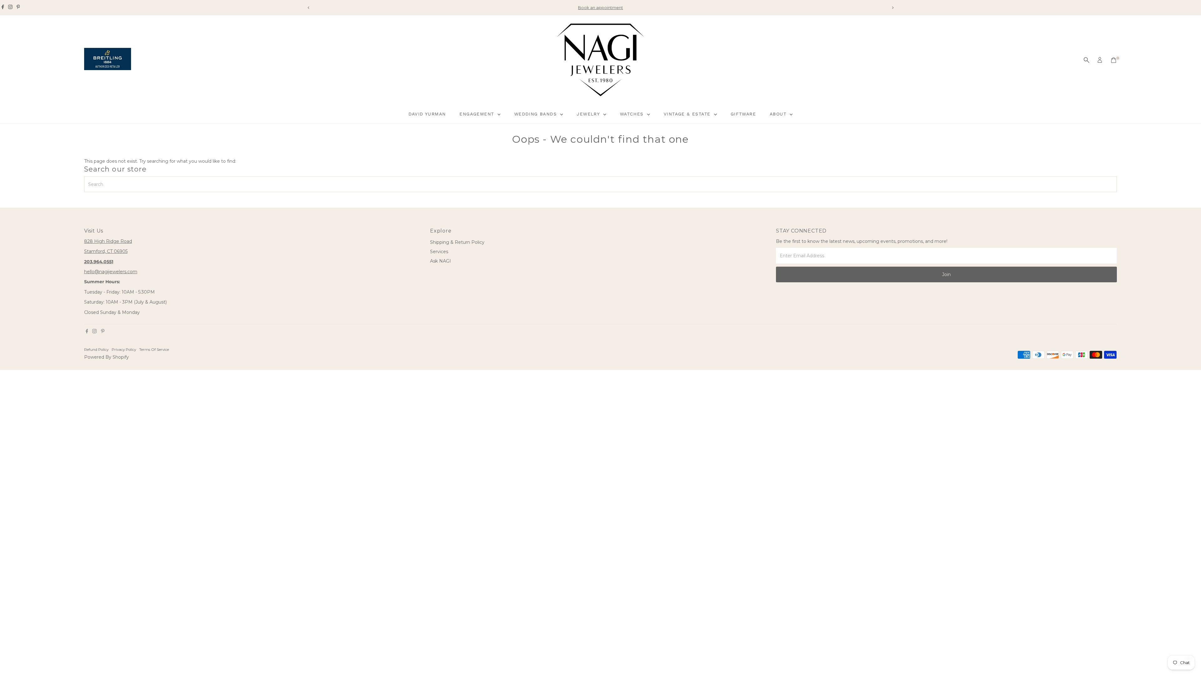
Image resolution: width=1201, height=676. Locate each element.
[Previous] (309, 8)
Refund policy (96, 349)
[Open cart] (1113, 60)
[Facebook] (3, 7)
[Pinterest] (18, 7)
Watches (633, 113)
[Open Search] (1086, 60)
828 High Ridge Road (108, 241)
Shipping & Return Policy (457, 242)
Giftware (743, 113)
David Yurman (427, 113)
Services (439, 251)
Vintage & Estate (688, 113)
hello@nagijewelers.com (110, 271)
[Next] (892, 8)
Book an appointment (600, 7)
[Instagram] (10, 7)
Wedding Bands (536, 113)
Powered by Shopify (106, 357)
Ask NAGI (440, 261)
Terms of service (154, 349)
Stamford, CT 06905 (106, 251)
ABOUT (779, 113)
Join (946, 274)
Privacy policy (124, 349)
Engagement (477, 113)
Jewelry (589, 113)
